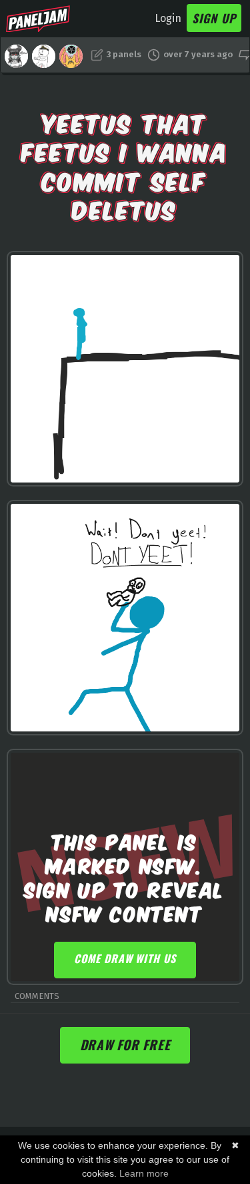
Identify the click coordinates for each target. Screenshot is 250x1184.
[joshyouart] (71, 56)
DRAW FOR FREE (125, 1044)
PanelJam (38, 18)
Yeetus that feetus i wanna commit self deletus (124, 165)
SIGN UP (214, 18)
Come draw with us (125, 958)
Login (168, 18)
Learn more (144, 1173)
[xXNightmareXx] (16, 56)
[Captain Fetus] (43, 56)
